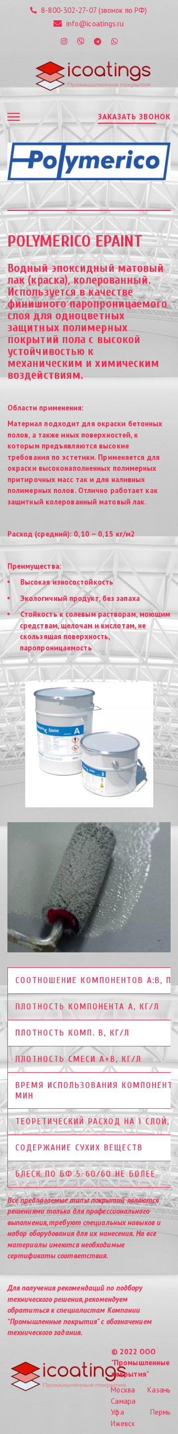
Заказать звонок (134, 116)
